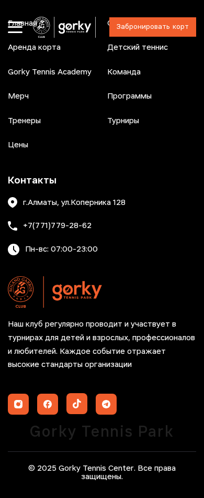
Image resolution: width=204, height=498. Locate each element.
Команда (124, 72)
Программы (129, 96)
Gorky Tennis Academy (50, 72)
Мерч (18, 96)
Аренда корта (34, 47)
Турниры (123, 121)
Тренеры (24, 121)
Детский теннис (137, 47)
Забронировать (153, 27)
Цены (18, 145)
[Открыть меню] (15, 27)
